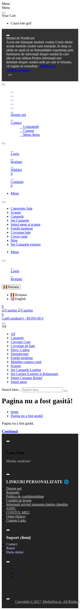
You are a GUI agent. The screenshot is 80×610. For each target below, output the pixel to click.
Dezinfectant (19, 354)
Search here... (11, 389)
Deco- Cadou (20, 350)
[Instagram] (16, 572)
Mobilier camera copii (26, 362)
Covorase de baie (23, 346)
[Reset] (3, 13)
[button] (19, 295)
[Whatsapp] (12, 103)
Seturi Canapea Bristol (26, 378)
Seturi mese (19, 382)
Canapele (17, 338)
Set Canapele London (26, 370)
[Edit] (8, 35)
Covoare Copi (20, 342)
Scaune (16, 366)
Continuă (10, 431)
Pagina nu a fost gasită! (27, 416)
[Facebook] (12, 91)
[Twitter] (12, 95)
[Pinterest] (12, 107)
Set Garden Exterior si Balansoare (34, 374)
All (13, 334)
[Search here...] (3, 323)
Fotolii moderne (22, 358)
